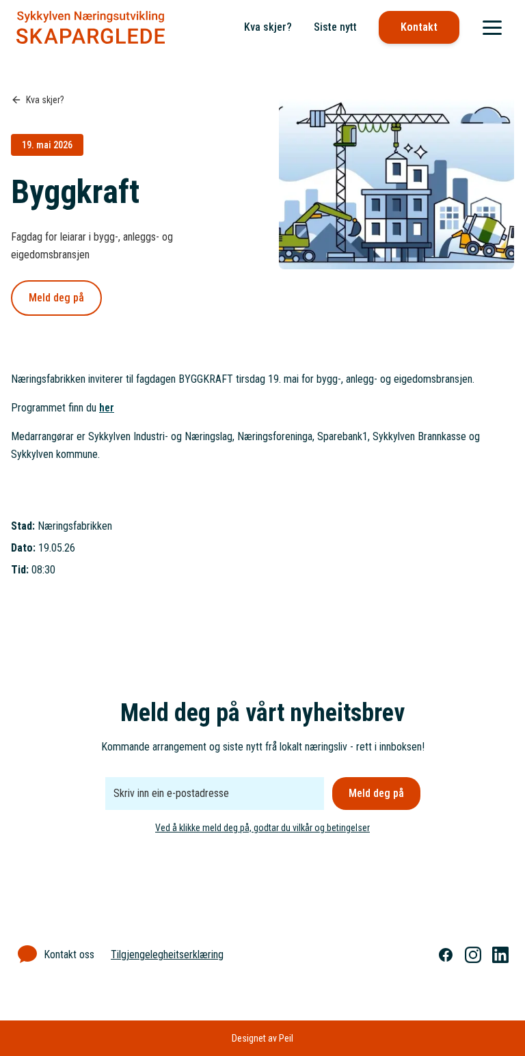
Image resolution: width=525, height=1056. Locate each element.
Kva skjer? (268, 27)
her (106, 407)
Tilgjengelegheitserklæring (167, 954)
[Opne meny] (492, 27)
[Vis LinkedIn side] (500, 955)
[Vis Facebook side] (446, 955)
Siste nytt (335, 27)
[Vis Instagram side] (473, 955)
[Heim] (90, 27)
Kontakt (419, 27)
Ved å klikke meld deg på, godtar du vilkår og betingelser (262, 827)
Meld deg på (56, 297)
